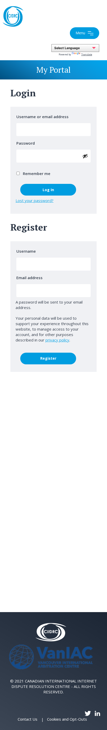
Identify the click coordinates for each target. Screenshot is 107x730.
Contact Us (27, 719)
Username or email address (44, 116)
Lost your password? (35, 200)
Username (27, 251)
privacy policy (57, 340)
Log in (48, 189)
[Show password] (85, 156)
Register (48, 358)
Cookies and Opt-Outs (67, 719)
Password (27, 143)
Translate (86, 54)
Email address (31, 277)
